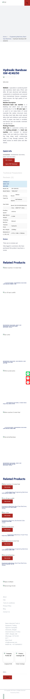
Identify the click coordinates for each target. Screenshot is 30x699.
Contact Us (6, 612)
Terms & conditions (9, 603)
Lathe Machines (9, 283)
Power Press (23, 402)
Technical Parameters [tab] (12, 173)
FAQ (4, 600)
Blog (4, 609)
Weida (10, 327)
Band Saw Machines (9, 157)
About (5, 597)
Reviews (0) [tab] (8, 177)
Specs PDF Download (11, 164)
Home (5, 37)
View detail (7, 487)
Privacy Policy (7, 606)
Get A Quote (9, 160)
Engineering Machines (16, 37)
